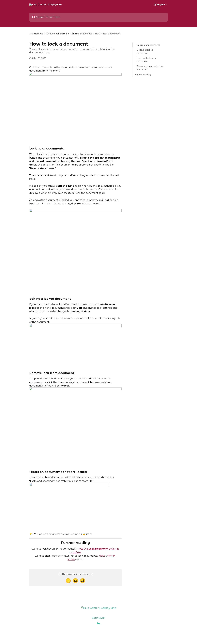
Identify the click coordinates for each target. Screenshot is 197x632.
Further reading (143, 74)
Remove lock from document (146, 60)
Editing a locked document (145, 51)
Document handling (57, 33)
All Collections (36, 33)
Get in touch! (98, 618)
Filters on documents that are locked (150, 68)
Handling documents (81, 33)
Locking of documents (148, 45)
